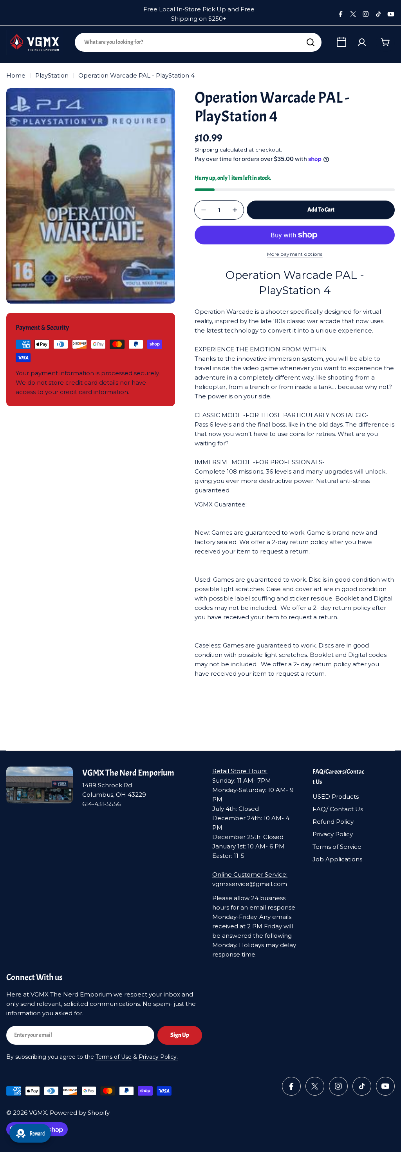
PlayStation (52, 75)
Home (15, 75)
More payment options (295, 254)
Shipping (206, 149)
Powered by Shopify (80, 1112)
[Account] (362, 42)
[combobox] (198, 42)
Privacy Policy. (158, 1056)
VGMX (38, 1112)
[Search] (310, 42)
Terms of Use (114, 1056)
